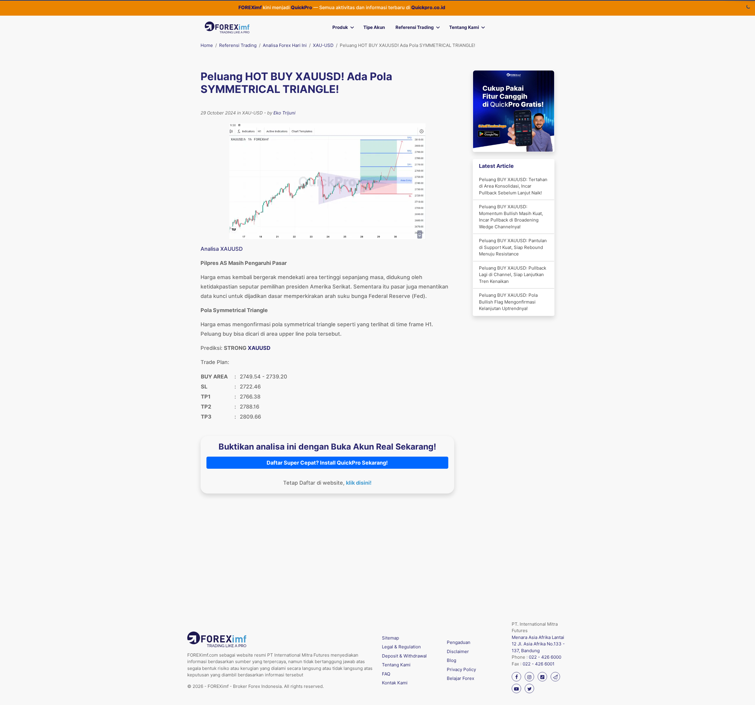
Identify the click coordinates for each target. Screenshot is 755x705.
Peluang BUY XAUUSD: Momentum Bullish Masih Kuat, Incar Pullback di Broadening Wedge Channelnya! (511, 216)
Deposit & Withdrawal (404, 656)
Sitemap (390, 638)
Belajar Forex (460, 678)
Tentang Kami (464, 27)
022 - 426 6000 (545, 657)
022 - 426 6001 (538, 664)
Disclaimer (458, 651)
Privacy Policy (461, 669)
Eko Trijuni (284, 113)
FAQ (386, 674)
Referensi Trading (414, 27)
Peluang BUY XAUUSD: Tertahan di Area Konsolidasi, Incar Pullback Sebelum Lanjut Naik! (513, 186)
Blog (451, 660)
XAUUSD (259, 348)
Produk (340, 27)
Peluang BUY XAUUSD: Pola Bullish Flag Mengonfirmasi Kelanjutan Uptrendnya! (508, 301)
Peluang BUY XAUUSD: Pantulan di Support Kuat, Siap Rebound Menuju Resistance (513, 247)
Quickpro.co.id (412, 7)
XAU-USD (323, 45)
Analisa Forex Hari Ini (285, 45)
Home (207, 45)
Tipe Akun (374, 27)
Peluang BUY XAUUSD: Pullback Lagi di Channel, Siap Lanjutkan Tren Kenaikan (512, 274)
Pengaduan (458, 642)
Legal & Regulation (401, 647)
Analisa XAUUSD (222, 249)
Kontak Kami (395, 683)
